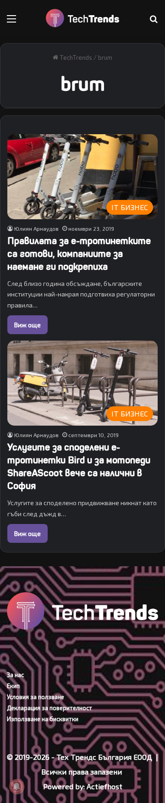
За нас (15, 674)
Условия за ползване (35, 696)
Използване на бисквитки (42, 719)
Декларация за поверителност (49, 708)
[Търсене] (153, 21)
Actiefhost (104, 786)
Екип (13, 685)
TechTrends (75, 57)
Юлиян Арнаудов (36, 228)
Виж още (27, 325)
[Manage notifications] (16, 786)
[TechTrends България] (82, 18)
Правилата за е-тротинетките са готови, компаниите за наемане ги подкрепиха (79, 254)
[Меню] (11, 21)
